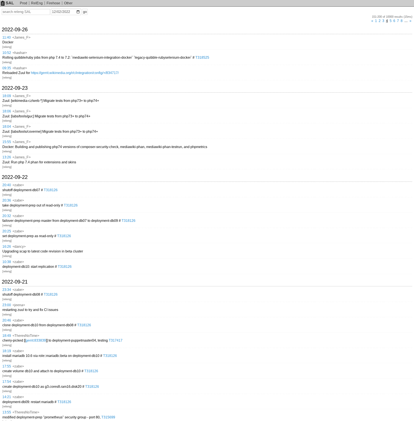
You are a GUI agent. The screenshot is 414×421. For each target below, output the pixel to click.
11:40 (6, 37)
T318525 (202, 57)
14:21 (6, 397)
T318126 (51, 190)
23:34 (6, 290)
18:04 (6, 126)
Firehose (53, 3)
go (85, 12)
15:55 (6, 142)
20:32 (6, 216)
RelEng (37, 3)
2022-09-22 (15, 177)
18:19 (6, 351)
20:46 (6, 320)
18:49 (6, 335)
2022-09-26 (15, 29)
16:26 (6, 246)
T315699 (108, 417)
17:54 (6, 381)
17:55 (6, 366)
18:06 (6, 111)
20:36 (6, 200)
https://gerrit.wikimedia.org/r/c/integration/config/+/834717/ (75, 73)
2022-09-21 (15, 282)
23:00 (6, 305)
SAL (10, 3)
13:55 (6, 412)
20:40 (6, 185)
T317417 (115, 340)
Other (68, 3)
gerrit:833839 (36, 340)
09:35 (6, 68)
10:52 (6, 53)
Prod (23, 3)
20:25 (6, 231)
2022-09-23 (15, 88)
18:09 (6, 96)
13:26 (6, 157)
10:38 (6, 262)
